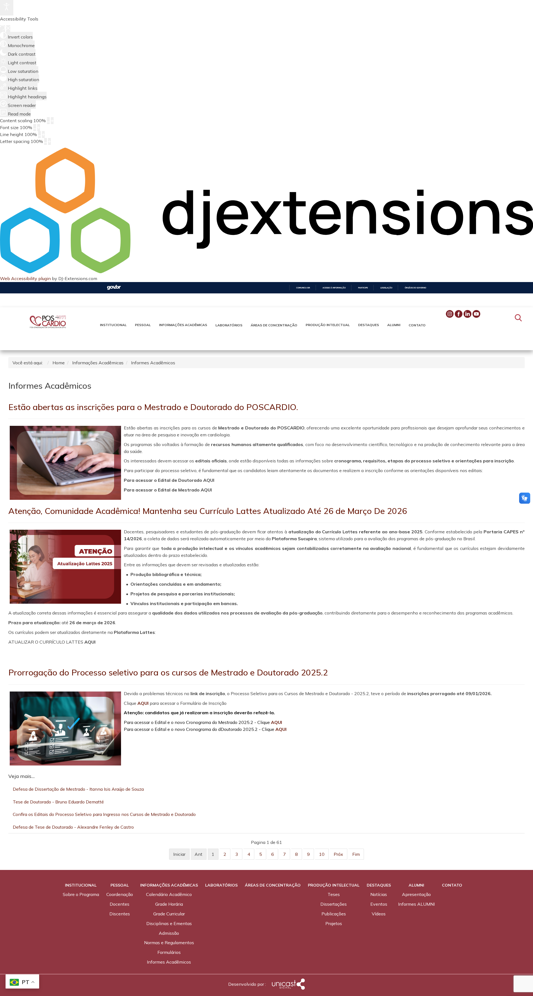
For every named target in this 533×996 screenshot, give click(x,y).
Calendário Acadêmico (169, 894)
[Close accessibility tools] (8, 28)
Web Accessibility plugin (25, 278)
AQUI (143, 703)
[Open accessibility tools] (6, 8)
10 (322, 854)
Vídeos (379, 913)
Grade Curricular (169, 913)
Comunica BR (303, 287)
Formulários (169, 952)
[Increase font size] (38, 127)
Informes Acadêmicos (169, 962)
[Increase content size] (52, 120)
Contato (417, 325)
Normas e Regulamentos (169, 942)
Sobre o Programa (81, 894)
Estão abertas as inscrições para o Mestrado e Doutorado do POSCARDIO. (153, 407)
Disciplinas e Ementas (169, 923)
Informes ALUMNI (416, 904)
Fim (356, 854)
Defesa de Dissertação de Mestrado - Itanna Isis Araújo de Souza (78, 789)
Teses (334, 894)
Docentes (119, 904)
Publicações (333, 913)
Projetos (333, 923)
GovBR (114, 287)
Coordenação (119, 894)
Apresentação (416, 894)
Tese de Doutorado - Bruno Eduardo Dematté (58, 802)
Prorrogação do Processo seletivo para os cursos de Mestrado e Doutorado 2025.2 (168, 672)
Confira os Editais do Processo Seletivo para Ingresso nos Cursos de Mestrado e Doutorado (104, 814)
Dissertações (333, 904)
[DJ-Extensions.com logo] (266, 271)
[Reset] (2, 28)
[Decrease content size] (48, 120)
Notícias (378, 894)
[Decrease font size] (34, 127)
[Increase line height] (43, 134)
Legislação (386, 287)
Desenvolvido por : (247, 984)
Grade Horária (169, 904)
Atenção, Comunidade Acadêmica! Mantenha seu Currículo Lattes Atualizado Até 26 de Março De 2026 (207, 511)
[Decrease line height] (39, 134)
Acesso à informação (334, 287)
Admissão (169, 933)
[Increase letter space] (49, 141)
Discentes (119, 913)
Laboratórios (228, 325)
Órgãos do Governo (415, 287)
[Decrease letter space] (45, 141)
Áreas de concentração (274, 325)
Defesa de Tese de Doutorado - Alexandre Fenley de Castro (73, 827)
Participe (363, 287)
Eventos (378, 904)
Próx (338, 854)
